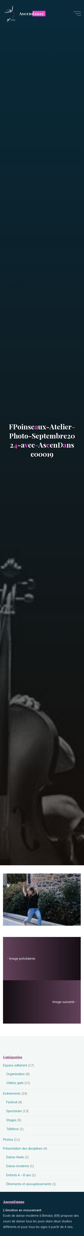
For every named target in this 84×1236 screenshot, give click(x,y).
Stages (11, 1120)
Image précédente (22, 959)
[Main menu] (77, 13)
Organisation (15, 1074)
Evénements (11, 1093)
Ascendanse (31, 13)
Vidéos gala (14, 1083)
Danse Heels (15, 1157)
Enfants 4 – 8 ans (18, 1175)
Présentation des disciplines (22, 1148)
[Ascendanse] (9, 13)
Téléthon (12, 1129)
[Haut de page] (67, 1219)
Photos (8, 1140)
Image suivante (64, 1002)
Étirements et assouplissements (28, 1184)
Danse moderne (17, 1166)
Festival (11, 1102)
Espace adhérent (15, 1065)
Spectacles (14, 1111)
